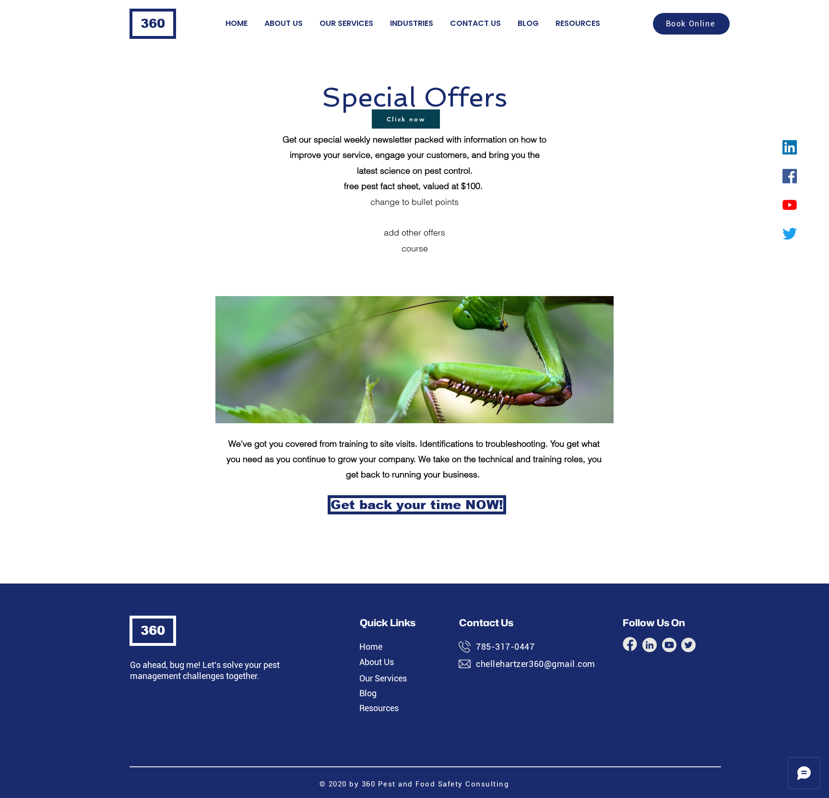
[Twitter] (789, 233)
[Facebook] (789, 176)
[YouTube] (789, 205)
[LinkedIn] (789, 147)
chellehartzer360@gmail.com (535, 664)
